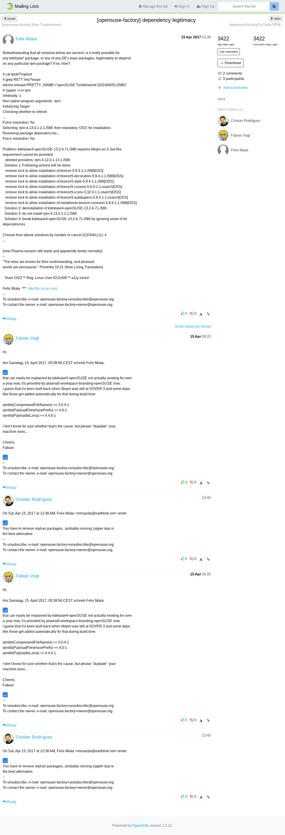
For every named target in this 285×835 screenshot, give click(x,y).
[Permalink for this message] (208, 314)
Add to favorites (235, 88)
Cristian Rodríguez (34, 499)
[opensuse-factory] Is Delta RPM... (256, 25)
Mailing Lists (27, 6)
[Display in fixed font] (200, 314)
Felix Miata (26, 38)
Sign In (184, 6)
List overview (229, 51)
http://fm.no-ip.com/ (42, 288)
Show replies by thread (193, 326)
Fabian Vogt (27, 338)
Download (232, 63)
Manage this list (154, 6)
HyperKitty (140, 825)
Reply (11, 319)
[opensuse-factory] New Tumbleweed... (32, 25)
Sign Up (208, 6)
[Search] (274, 6)
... (5, 372)
